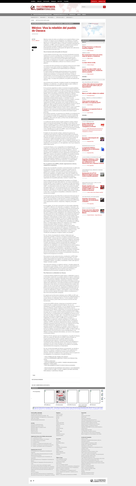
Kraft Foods (83, 417)
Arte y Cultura (59, 448)
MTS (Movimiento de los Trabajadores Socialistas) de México (42, 460)
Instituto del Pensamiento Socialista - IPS (39, 415)
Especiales (69, 17)
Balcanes (58, 425)
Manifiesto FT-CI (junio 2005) (37, 426)
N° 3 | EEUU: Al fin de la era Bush (38, 440)
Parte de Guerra (34, 431)
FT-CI (68, 8)
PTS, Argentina (90, 165)
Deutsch (60, 1)
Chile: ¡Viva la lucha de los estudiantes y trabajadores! (67, 466)
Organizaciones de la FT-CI (60, 14)
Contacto (94, 1)
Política (57, 450)
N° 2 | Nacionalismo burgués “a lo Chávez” (40, 439)
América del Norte (60, 422)
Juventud (58, 454)
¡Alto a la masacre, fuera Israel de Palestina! (90, 432)
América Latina (59, 414)
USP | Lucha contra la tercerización (88, 452)
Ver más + (84, 76)
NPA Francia (58, 463)
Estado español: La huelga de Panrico (89, 425)
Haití (82, 414)
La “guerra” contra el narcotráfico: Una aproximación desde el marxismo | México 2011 (92, 455)
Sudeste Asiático (59, 435)
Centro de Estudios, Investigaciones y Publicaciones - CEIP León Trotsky (42, 418)
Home (32, 20)
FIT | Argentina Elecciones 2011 (88, 457)
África (57, 421)
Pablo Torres (90, 58)
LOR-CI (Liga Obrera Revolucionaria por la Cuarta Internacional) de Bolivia (41, 454)
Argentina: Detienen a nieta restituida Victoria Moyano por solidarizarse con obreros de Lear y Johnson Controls (93, 161)
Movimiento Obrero (60, 443)
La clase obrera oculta (88, 62)
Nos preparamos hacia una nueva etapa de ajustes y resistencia (92, 55)
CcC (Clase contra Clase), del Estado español (41, 465)
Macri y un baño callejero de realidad (93, 93)
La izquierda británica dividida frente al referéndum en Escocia (90, 149)
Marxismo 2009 (34, 430)
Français (53, 1)
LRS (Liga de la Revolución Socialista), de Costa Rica (42, 466)
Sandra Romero (90, 215)
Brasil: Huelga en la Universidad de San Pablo (91, 434)
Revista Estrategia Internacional (43, 14)
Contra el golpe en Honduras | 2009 (89, 443)
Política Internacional (60, 452)
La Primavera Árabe (60, 461)
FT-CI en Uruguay (35, 472)
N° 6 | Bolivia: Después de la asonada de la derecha (42, 444)
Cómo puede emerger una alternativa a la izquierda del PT (91, 102)
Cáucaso (58, 427)
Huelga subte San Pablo (86, 429)
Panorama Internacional (36, 433)
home (31, 14)
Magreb (58, 429)
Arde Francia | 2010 (85, 450)
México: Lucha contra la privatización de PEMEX (66, 474)
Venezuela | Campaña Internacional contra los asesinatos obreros (91, 441)
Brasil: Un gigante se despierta (62, 468)
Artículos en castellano (42, 20)
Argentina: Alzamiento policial (87, 472)
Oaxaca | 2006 (84, 438)
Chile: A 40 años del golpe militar (88, 468)
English (39, 1)
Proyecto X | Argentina (86, 418)
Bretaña (83, 471)
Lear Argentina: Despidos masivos (88, 431)
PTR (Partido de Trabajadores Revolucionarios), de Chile (42, 463)
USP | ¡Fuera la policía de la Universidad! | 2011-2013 (92, 458)
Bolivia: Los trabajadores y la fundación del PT (66, 470)
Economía (58, 441)
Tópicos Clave (60, 17)
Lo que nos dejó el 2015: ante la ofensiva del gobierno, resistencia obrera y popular (92, 70)
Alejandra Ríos (90, 141)
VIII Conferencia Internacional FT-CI (89, 419)
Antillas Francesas (60, 424)
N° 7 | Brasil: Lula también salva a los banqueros (41, 446)
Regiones (42, 17)
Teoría (57, 440)
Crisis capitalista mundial (61, 459)
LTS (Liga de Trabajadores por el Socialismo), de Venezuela (41, 457)
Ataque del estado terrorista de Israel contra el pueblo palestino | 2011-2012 (92, 463)
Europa (57, 417)
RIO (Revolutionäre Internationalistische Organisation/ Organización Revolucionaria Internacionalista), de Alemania (42, 469)
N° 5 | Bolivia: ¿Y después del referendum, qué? (41, 443)
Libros (79, 14)
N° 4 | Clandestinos (35, 442)
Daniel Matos (90, 104)
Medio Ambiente (59, 451)
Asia (57, 419)
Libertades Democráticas (61, 447)
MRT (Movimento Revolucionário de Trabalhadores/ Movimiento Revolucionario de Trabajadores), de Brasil (92, 130)
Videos (84, 14)
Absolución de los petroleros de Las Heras (90, 424)
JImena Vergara (90, 64)
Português (46, 1)
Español (33, 1)
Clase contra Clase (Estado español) (95, 192)
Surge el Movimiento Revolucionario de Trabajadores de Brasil (89, 125)
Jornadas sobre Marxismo (36, 414)
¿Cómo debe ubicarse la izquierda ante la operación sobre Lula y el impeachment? (92, 85)
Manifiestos (34, 17)
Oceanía (58, 432)
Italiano (66, 1)
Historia (58, 445)
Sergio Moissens (98, 215)
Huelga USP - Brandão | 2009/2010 (89, 444)
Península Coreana (60, 434)
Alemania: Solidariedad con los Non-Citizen (90, 421)
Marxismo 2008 (34, 428)
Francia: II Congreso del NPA (87, 465)
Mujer (57, 444)
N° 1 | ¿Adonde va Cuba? (36, 437)
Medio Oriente (59, 415)
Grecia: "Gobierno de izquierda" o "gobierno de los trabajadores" (67, 472)
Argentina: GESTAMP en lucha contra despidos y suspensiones (91, 427)
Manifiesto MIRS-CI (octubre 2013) (38, 427)
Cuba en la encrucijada (61, 460)
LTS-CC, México (35, 40)
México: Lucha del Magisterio (87, 467)
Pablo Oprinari (90, 50)
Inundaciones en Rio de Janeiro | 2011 (89, 451)
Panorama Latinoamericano (37, 424)
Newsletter (102, 1)
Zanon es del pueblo (85, 415)
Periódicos (72, 14)
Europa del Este (59, 428)
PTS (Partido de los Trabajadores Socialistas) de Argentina (41, 451)
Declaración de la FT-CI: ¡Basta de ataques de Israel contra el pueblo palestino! (90, 175)
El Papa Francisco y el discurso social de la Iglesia (91, 47)
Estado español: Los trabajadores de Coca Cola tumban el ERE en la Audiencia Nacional (90, 188)
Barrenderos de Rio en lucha (87, 474)
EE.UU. (57, 418)
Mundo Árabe (59, 431)
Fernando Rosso (90, 95)
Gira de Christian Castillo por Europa (89, 422)
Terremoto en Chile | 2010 (86, 445)
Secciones (50, 17)
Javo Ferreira (90, 112)
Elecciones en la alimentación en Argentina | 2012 (92, 461)
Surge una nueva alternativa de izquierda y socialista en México (90, 211)
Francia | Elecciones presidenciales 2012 (90, 460)
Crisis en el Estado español (62, 464)
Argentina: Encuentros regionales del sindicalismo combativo (90, 200)
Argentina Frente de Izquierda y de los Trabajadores (67, 467)
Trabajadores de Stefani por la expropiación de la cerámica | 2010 (92, 448)
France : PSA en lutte (85, 469)
